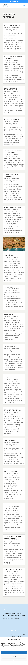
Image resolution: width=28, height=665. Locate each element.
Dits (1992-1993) (8, 315)
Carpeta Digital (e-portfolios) (13, 569)
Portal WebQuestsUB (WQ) (12, 505)
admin (9, 27)
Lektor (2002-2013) (9, 440)
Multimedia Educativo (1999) (12, 25)
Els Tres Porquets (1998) (11, 119)
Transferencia (15, 31)
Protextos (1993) (9, 287)
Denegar (14, 656)
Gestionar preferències (14, 660)
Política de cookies (13, 663)
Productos (7, 29)
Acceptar (14, 652)
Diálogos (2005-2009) (10, 346)
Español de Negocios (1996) (12, 208)
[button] (26, 639)
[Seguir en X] (4, 626)
